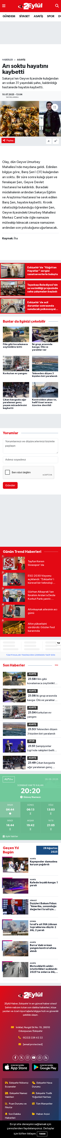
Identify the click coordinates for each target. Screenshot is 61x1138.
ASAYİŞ (38, 16)
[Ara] (57, 6)
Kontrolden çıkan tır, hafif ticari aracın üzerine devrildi (44, 403)
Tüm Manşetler (44, 1103)
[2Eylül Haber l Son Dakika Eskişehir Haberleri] (30, 6)
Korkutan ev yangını (15, 373)
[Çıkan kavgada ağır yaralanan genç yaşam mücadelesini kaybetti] (16, 389)
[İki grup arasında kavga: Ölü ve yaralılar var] (45, 334)
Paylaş (10, 140)
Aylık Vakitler (11, 836)
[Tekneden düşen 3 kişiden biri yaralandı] (45, 363)
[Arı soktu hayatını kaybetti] (30, 119)
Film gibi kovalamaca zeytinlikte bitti (41, 682)
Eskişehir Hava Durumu (42, 1085)
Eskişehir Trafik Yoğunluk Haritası (42, 1095)
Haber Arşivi (43, 1114)
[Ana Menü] (3, 6)
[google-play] (45, 1067)
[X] (21, 1057)
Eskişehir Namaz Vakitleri (16, 1095)
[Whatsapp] (40, 1057)
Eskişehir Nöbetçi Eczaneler (16, 1085)
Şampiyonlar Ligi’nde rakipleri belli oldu (40, 749)
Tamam (42, 1134)
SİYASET (24, 16)
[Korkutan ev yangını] (16, 363)
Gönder (10, 485)
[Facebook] (15, 1057)
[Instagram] (27, 1057)
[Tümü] (56, 665)
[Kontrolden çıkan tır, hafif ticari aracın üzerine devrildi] (45, 389)
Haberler (7, 60)
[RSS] (46, 1057)
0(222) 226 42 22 (33, 1037)
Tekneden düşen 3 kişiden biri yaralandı (42, 731)
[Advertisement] (30, 521)
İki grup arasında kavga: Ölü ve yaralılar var (42, 347)
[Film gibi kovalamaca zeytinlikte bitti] (16, 334)
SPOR (50, 16)
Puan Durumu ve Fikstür (16, 1105)
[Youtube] (33, 1057)
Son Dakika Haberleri (13, 1116)
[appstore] (16, 1067)
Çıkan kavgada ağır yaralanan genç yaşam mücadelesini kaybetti (41, 765)
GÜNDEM (9, 16)
